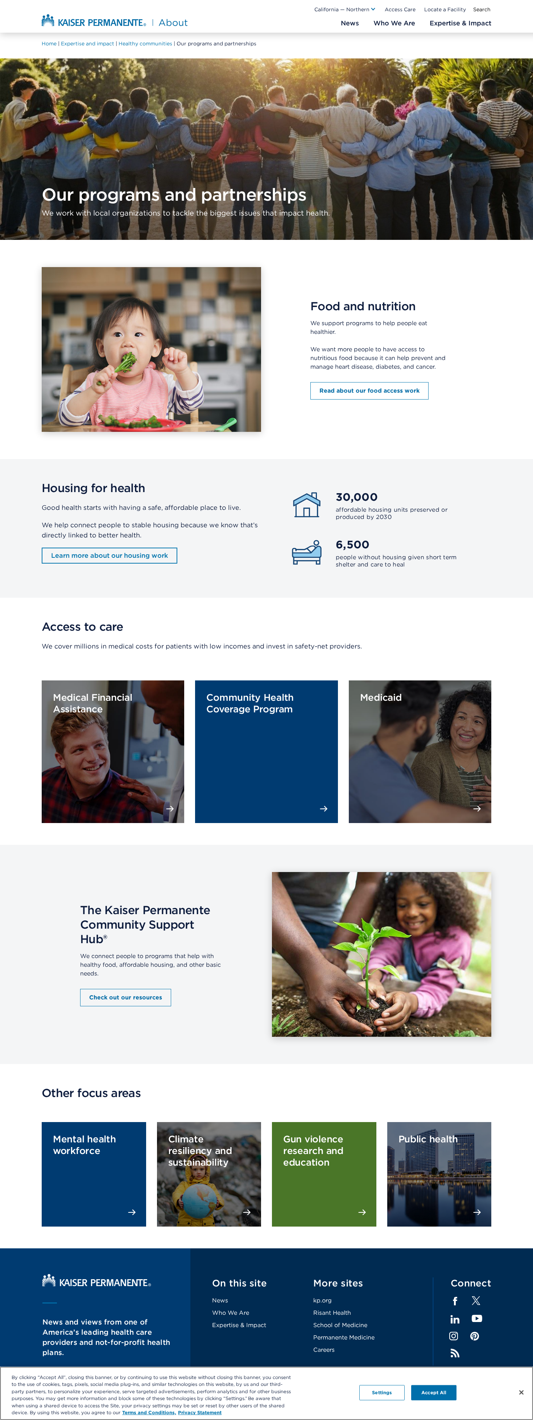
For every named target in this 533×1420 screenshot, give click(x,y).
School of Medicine (340, 1325)
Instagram (453, 1336)
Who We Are (230, 1312)
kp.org (322, 1300)
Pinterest (474, 1336)
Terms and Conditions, (149, 1412)
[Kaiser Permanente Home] (96, 1284)
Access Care (400, 9)
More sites (338, 1283)
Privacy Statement (200, 1412)
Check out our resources (125, 997)
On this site (239, 1283)
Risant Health (332, 1312)
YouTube (477, 1319)
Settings (382, 1392)
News (220, 1300)
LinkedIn (455, 1319)
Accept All (433, 1392)
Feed (455, 1353)
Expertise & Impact (239, 1325)
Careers (324, 1349)
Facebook (455, 1301)
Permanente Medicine (344, 1337)
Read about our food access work (369, 390)
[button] (345, 9)
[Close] (521, 1392)
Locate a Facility (445, 9)
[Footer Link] (476, 1303)
